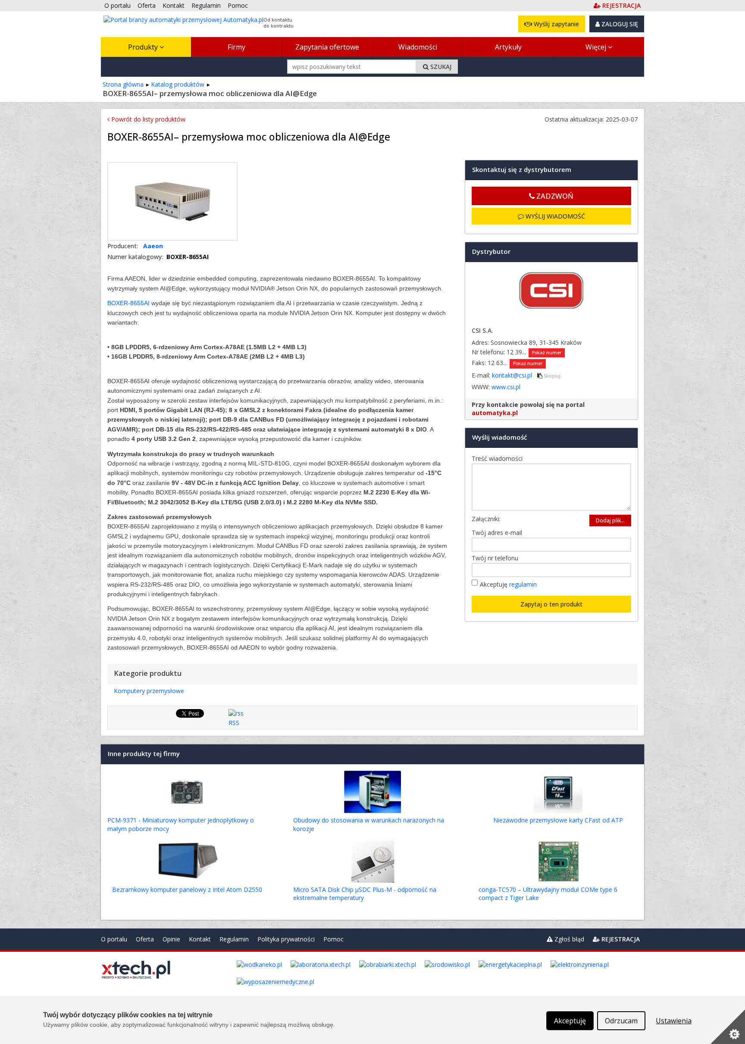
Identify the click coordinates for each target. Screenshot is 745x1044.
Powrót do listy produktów (147, 119)
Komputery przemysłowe (149, 691)
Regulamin (234, 939)
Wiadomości (417, 47)
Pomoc (333, 939)
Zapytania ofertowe (327, 47)
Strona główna (123, 84)
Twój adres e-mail (499, 532)
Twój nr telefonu (497, 558)
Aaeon (153, 246)
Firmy (236, 47)
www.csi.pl (505, 387)
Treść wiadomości (499, 458)
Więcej (596, 47)
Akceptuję (508, 584)
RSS (234, 723)
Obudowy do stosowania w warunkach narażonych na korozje (368, 824)
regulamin (523, 584)
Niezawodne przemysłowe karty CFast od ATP (558, 820)
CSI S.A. (482, 330)
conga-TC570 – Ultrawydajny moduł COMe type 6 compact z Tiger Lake (548, 893)
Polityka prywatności (286, 939)
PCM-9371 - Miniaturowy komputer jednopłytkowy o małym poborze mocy (180, 824)
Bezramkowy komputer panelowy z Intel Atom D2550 (187, 889)
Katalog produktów (177, 84)
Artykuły (508, 47)
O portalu (114, 939)
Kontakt (200, 939)
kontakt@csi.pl (513, 375)
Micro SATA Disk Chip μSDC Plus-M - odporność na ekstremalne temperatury (364, 893)
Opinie (171, 939)
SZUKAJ (440, 67)
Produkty (144, 47)
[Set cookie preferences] (728, 1027)
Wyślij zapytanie (555, 24)
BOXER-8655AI (128, 303)
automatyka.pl (495, 413)
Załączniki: (486, 519)
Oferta (145, 939)
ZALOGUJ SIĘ (619, 24)
